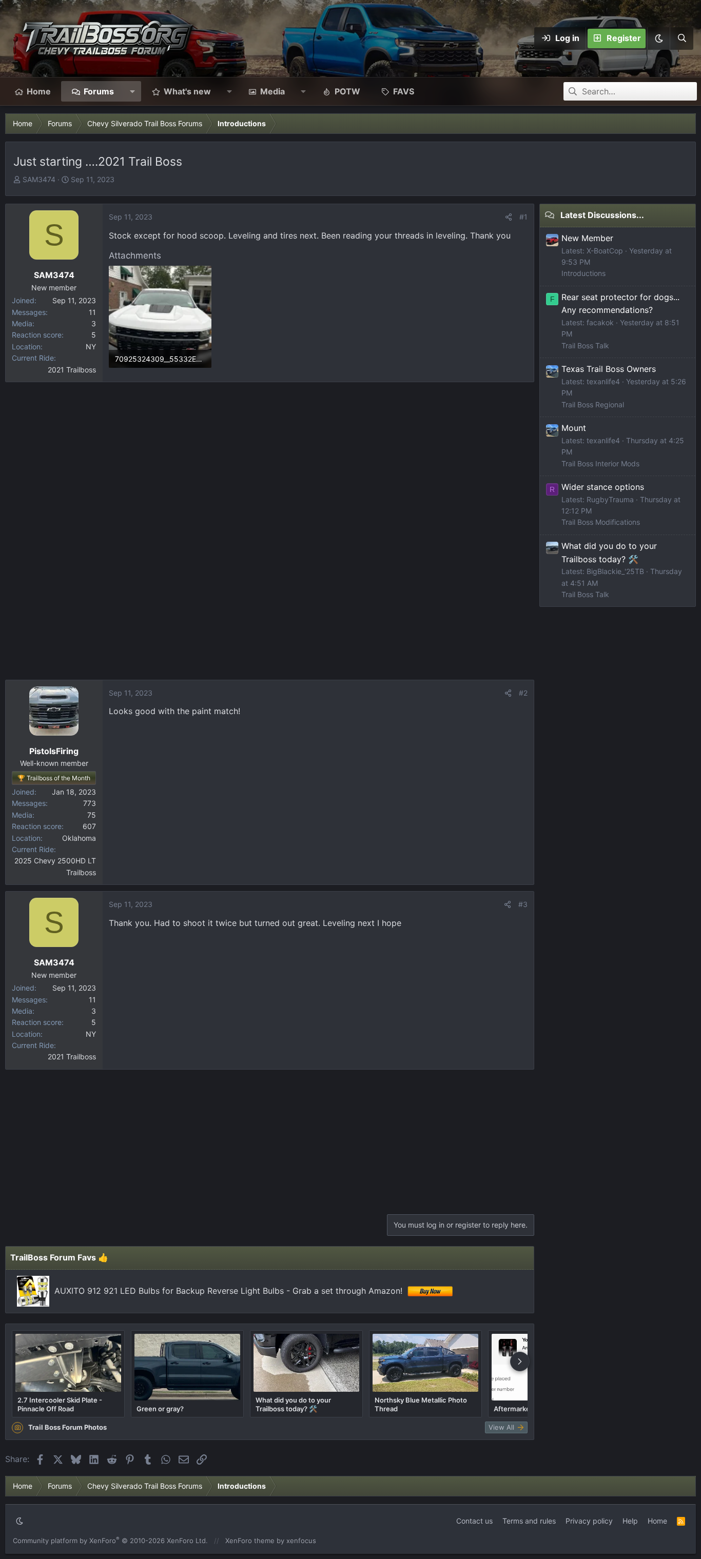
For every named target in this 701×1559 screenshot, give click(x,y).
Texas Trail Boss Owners (608, 369)
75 (91, 815)
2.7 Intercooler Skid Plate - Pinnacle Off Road (59, 1404)
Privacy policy (589, 1520)
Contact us (474, 1520)
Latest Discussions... (602, 215)
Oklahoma (79, 838)
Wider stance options (602, 487)
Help (630, 1520)
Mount (573, 428)
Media (272, 91)
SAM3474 (39, 179)
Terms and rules (529, 1520)
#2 (523, 692)
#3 (523, 904)
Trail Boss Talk (585, 345)
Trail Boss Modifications (600, 522)
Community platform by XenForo (110, 1540)
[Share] (508, 217)
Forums (99, 91)
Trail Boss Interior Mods (600, 463)
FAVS (403, 91)
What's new (187, 91)
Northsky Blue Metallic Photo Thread (421, 1404)
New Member (587, 238)
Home (39, 91)
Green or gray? (160, 1409)
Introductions (583, 273)
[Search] (681, 38)
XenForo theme (250, 1540)
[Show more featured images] (520, 1361)
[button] (658, 38)
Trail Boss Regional (592, 404)
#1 (523, 216)
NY (91, 346)
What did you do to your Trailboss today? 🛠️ (293, 1404)
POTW (347, 91)
